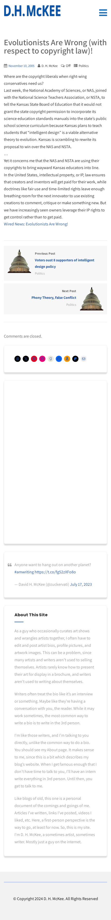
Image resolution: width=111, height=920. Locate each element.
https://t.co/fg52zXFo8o (55, 572)
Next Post (53, 294)
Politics (84, 66)
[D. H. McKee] (32, 11)
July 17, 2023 (81, 584)
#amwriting (24, 572)
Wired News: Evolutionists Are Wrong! (36, 224)
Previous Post (64, 260)
